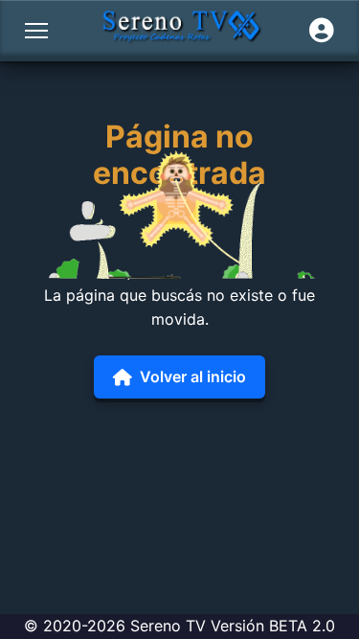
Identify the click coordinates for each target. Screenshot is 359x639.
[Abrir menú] (36, 30)
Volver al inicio (193, 376)
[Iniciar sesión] (321, 30)
